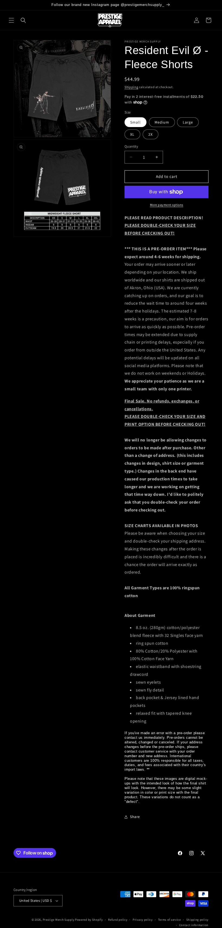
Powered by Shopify (89, 920)
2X (150, 134)
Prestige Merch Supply (58, 920)
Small (135, 122)
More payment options (166, 205)
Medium (162, 122)
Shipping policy (197, 920)
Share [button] (135, 816)
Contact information (193, 925)
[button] (11, 20)
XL (132, 134)
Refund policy (117, 920)
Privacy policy (143, 920)
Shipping (131, 87)
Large (188, 122)
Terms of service (169, 920)
